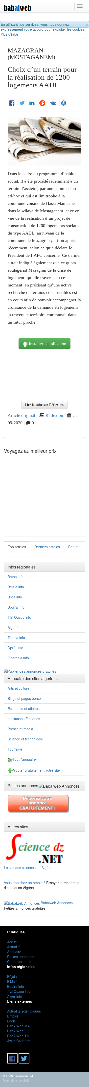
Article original (21, 415)
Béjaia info (16, 586)
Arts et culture (18, 688)
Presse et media (20, 728)
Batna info (15, 576)
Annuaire (14, 951)
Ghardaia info (18, 657)
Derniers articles (47, 546)
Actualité (14, 946)
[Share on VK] (53, 102)
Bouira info (16, 607)
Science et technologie (25, 738)
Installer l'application (46, 343)
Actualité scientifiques (24, 1011)
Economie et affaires (24, 708)
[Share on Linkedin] (32, 102)
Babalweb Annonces (57, 902)
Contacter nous (19, 961)
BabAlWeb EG (18, 1030)
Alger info (15, 627)
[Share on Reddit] (42, 102)
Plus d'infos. (10, 34)
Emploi (12, 1016)
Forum (73, 546)
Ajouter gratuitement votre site (36, 770)
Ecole (11, 1020)
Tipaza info (16, 637)
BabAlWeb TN (18, 1035)
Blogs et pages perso (24, 698)
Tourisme (15, 749)
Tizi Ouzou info (19, 617)
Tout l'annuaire (24, 759)
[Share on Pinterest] (63, 102)
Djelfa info (15, 647)
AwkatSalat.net (18, 1040)
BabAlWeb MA (18, 1025)
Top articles (17, 546)
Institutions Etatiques (24, 718)
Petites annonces (20, 956)
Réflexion (54, 415)
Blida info (15, 596)
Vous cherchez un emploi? (24, 882)
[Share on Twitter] (22, 102)
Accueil (12, 941)
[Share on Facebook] (12, 102)
